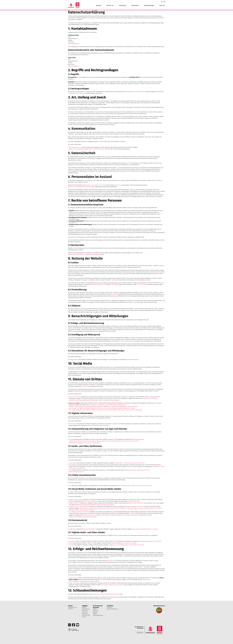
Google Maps (72, 529)
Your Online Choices (142, 284)
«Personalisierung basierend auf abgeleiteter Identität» (137, 515)
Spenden (98, 5)
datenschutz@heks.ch (74, 43)
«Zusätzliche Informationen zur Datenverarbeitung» (108, 515)
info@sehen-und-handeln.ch (72, 608)
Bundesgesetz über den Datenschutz (135, 91)
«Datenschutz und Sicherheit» (77, 468)
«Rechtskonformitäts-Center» (76, 471)
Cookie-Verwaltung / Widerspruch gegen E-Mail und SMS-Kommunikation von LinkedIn (139, 508)
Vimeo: (70, 543)
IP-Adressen (85, 386)
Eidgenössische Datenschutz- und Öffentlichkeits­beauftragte (84, 254)
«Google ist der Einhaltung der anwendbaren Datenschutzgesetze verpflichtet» (89, 406)
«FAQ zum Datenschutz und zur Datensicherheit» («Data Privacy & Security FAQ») (117, 441)
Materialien (135, 5)
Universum (119, 185)
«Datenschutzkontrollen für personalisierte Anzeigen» (83, 517)
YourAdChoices (114, 284)
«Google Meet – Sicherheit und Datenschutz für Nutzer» (130, 463)
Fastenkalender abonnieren (85, 609)
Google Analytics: (73, 578)
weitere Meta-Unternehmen (91, 501)
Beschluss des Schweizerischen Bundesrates (79, 186)
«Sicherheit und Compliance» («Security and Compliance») (84, 442)
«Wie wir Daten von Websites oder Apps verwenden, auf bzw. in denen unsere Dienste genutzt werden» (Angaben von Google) (102, 408)
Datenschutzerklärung (133, 359)
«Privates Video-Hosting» (130, 543)
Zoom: (70, 470)
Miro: (70, 485)
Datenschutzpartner (113, 594)
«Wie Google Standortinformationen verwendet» (145, 529)
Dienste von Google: (74, 403)
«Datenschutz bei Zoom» (143, 470)
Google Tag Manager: (74, 583)
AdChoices (161, 283)
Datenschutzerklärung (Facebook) (105, 504)
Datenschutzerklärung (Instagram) (87, 504)
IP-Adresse (114, 294)
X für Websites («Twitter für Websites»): (79, 511)
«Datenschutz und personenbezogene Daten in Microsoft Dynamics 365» (88, 149)
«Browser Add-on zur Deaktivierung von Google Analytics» (84, 581)
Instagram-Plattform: (74, 503)
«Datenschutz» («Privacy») (87, 508)
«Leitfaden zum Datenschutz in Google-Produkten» (124, 406)
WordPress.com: (73, 423)
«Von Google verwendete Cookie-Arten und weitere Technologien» (86, 410)
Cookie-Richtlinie (104, 425)
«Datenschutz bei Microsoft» (150, 398)
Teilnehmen (122, 5)
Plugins (129, 506)
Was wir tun (110, 5)
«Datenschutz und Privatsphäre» (77, 400)
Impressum (109, 607)
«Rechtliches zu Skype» (158, 466)
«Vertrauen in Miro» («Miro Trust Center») (141, 485)
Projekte (95, 613)
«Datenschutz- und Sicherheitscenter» (119, 545)
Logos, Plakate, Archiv (98, 615)
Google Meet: (72, 463)
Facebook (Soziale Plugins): (76, 499)
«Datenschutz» (146, 579)
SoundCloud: (72, 541)
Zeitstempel (131, 341)
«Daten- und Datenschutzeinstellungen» (108, 400)
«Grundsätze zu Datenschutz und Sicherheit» (101, 404)
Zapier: (70, 439)
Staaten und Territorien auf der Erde (95, 185)
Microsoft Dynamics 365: (75, 147)
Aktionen (95, 612)
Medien (94, 609)
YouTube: (71, 545)
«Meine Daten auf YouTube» (137, 545)
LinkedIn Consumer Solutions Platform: (79, 506)
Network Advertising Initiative (99, 284)
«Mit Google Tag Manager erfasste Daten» (112, 584)
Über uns (162, 5)
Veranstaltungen (149, 5)
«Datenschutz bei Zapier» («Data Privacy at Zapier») (82, 441)
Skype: (70, 464)
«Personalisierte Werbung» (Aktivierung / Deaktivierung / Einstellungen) (123, 410)
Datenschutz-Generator (100, 594)
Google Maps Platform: (90, 529)
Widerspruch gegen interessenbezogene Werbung (82, 510)
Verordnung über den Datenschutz (77, 93)
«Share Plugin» (140, 506)
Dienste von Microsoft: (74, 396)
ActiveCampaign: (73, 359)
